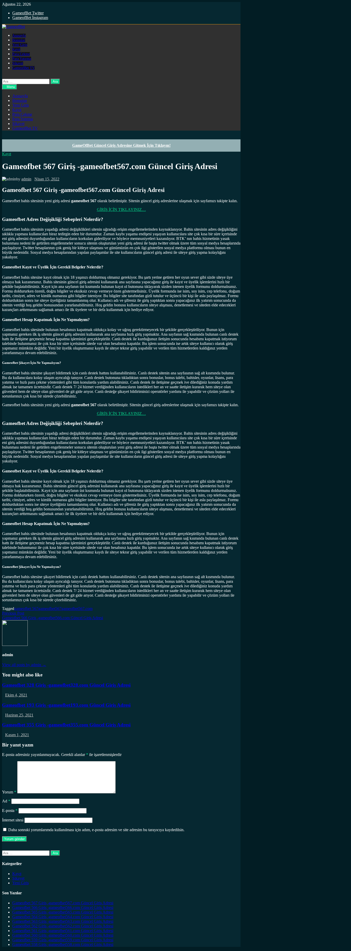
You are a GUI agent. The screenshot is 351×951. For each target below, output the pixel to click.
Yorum (9, 792)
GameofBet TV (23, 68)
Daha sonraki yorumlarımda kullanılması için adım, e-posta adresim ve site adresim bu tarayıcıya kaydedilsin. (96, 830)
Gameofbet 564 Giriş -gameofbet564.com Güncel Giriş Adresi (62, 917)
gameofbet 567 (26, 608)
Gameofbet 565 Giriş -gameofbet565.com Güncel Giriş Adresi (62, 912)
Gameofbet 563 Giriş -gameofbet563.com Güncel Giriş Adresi (62, 921)
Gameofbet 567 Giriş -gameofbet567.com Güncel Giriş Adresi (62, 903)
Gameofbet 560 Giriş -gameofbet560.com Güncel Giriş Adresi (62, 935)
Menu (11, 87)
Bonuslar (18, 40)
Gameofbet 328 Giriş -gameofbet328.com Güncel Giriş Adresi (66, 685)
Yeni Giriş (19, 45)
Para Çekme (21, 54)
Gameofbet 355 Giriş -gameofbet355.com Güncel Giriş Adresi (66, 724)
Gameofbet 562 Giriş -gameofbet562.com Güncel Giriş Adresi (62, 926)
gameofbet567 (49, 608)
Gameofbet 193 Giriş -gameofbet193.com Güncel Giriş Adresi (66, 705)
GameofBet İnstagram (30, 17)
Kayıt (16, 49)
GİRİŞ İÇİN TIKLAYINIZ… (121, 209)
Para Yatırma (21, 59)
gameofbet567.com (77, 608)
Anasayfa (19, 35)
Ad (6, 801)
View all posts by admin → (24, 665)
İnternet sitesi (12, 820)
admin (26, 179)
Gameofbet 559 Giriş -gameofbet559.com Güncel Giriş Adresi (62, 940)
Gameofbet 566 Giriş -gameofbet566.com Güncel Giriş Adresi (62, 907)
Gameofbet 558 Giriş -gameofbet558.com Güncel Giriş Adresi (62, 944)
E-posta (9, 810)
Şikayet (17, 63)
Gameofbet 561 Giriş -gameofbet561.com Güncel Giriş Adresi (62, 930)
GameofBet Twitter (28, 13)
